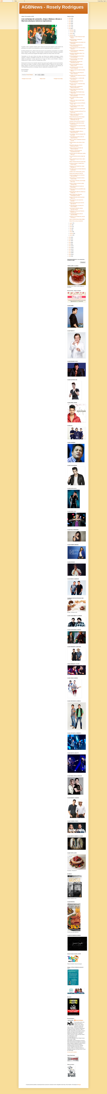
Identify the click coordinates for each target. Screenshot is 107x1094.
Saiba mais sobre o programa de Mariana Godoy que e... (76, 87)
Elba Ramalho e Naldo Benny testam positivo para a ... (77, 124)
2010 (70, 252)
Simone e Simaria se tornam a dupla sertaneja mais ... (77, 184)
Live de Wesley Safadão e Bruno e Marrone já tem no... (76, 132)
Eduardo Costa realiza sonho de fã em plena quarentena (77, 95)
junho (71, 226)
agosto (71, 223)
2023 (70, 23)
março (71, 231)
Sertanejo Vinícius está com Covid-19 (77, 121)
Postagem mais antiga (58, 78)
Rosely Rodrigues (79, 1020)
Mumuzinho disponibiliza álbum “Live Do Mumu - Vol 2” (77, 54)
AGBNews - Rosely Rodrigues (52, 7)
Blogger (79, 1084)
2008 (70, 256)
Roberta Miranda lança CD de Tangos (77, 116)
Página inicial (42, 78)
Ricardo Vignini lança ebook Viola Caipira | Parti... (76, 90)
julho (71, 224)
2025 (70, 20)
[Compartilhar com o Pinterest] (43, 74)
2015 (70, 244)
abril (71, 230)
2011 (70, 251)
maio (71, 228)
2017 (70, 240)
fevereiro (71, 233)
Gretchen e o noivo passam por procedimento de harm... (76, 151)
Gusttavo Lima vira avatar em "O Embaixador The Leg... (76, 119)
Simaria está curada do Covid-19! (76, 173)
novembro (72, 31)
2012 (70, 249)
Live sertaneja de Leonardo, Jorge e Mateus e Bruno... (77, 106)
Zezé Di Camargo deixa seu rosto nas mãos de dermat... (77, 176)
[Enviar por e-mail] (38, 74)
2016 (70, 242)
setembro (72, 35)
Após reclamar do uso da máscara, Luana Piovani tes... (76, 81)
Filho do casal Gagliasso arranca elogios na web (76, 65)
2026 (70, 18)
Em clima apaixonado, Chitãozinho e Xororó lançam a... (77, 51)
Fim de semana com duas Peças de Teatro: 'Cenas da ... (77, 73)
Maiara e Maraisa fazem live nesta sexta (77, 161)
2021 (70, 26)
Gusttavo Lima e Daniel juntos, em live (77, 171)
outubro (71, 33)
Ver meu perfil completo (72, 1052)
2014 (70, 245)
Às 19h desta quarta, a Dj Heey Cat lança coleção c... (76, 206)
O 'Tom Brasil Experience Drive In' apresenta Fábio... (76, 214)
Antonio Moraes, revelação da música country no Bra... (77, 178)
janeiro (71, 235)
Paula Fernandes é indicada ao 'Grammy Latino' (76, 40)
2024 (70, 21)
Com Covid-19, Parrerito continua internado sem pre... (76, 209)
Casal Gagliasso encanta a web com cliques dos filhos (77, 137)
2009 (70, 254)
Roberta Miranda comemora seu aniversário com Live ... (76, 62)
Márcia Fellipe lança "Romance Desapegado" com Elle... (76, 195)
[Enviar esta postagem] (36, 74)
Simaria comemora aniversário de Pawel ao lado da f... (76, 148)
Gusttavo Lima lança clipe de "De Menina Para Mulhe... (76, 115)
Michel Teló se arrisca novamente (76, 221)
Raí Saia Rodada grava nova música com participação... (77, 57)
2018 (70, 239)
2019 (70, 237)
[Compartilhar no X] (41, 74)
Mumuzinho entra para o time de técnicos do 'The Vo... (76, 146)
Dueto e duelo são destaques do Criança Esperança (76, 46)
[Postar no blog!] (39, 74)
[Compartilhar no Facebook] (42, 74)
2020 (70, 28)
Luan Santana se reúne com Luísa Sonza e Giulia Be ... (76, 68)
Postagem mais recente (26, 78)
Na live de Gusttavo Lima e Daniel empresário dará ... (76, 59)
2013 (70, 247)
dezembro (72, 30)
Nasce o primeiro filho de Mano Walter (77, 219)
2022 (70, 25)
